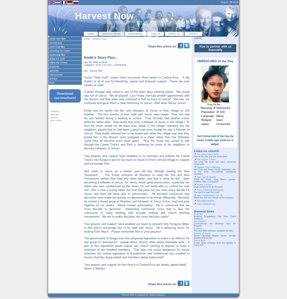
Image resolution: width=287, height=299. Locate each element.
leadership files (57, 54)
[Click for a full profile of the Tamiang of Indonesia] (215, 101)
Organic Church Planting (208, 167)
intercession (56, 74)
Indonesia (223, 108)
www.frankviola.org (206, 204)
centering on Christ (59, 50)
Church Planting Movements (210, 190)
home (90, 34)
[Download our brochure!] (65, 104)
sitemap (54, 114)
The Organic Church (206, 160)
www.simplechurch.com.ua (209, 195)
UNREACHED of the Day (215, 61)
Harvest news (111, 34)
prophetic (54, 66)
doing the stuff (57, 58)
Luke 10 (155, 34)
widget (215, 144)
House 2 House (204, 185)
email (200, 140)
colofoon (54, 111)
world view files (57, 38)
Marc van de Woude (206, 177)
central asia (55, 42)
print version (56, 120)
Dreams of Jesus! (202, 233)
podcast (225, 140)
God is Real (199, 241)
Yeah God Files (104, 65)
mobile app (212, 140)
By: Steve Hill (93, 70)
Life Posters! (200, 221)
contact (193, 34)
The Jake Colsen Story (208, 154)
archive (53, 78)
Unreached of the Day (216, 136)
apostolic (54, 70)
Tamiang (206, 108)
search (53, 117)
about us (174, 34)
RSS (51, 82)
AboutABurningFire (205, 201)
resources (135, 34)
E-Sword (198, 228)
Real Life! (198, 214)
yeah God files (57, 46)
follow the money (58, 62)
